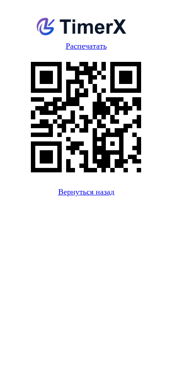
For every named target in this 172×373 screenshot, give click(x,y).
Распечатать (86, 46)
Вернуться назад (86, 191)
